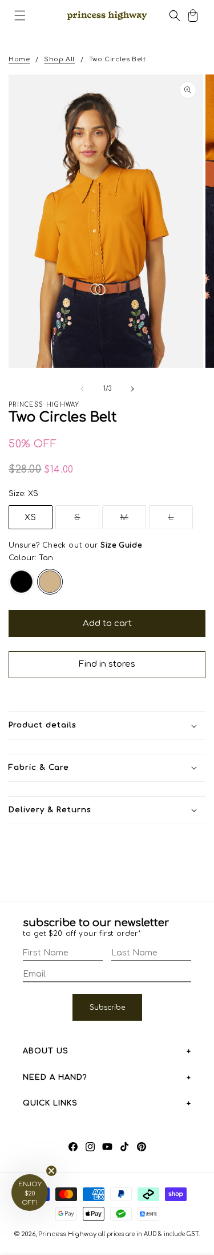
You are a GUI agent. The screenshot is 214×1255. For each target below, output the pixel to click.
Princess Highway (67, 1234)
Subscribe (107, 1008)
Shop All (59, 59)
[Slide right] (132, 389)
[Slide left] (82, 389)
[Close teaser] (51, 1171)
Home (19, 59)
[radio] (21, 582)
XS (31, 517)
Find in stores (107, 664)
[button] (20, 15)
